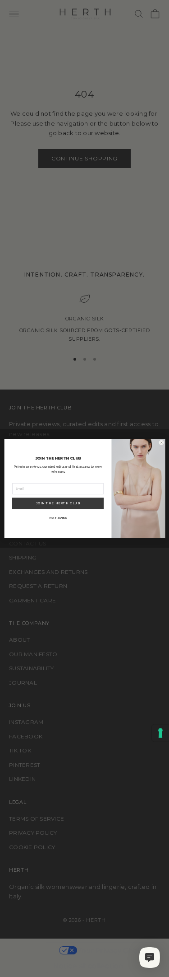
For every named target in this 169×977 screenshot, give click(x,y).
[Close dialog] (161, 443)
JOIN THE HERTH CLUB (58, 503)
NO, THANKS (57, 517)
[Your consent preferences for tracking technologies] (160, 733)
